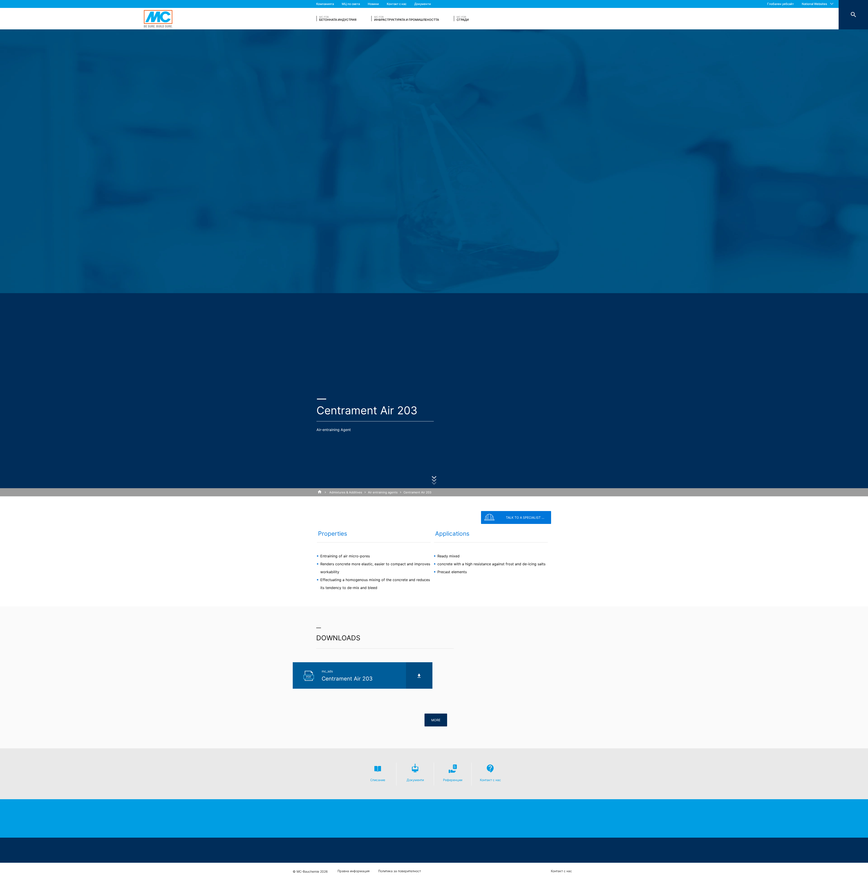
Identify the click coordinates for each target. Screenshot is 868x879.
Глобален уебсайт (780, 4)
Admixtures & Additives (345, 492)
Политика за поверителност (399, 871)
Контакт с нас (396, 4)
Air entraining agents (383, 492)
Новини (373, 4)
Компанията (325, 4)
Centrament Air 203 (417, 492)
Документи (422, 4)
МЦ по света (351, 4)
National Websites (814, 4)
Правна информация (353, 871)
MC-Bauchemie (158, 18)
